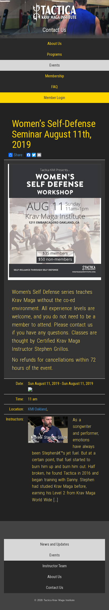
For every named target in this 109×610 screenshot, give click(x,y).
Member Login (54, 98)
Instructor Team (55, 566)
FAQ (54, 86)
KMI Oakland (37, 409)
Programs (54, 54)
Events (54, 65)
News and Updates (54, 544)
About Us (54, 43)
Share (18, 155)
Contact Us (54, 30)
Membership (54, 76)
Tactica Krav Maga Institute (55, 12)
